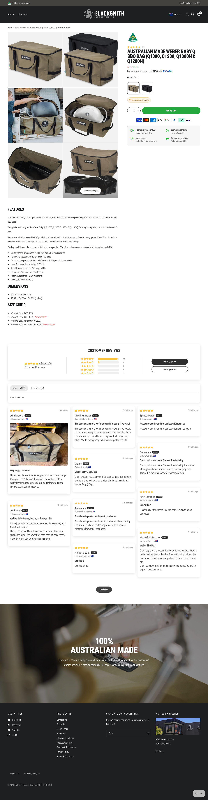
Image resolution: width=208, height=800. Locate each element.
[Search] (193, 14)
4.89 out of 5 (45, 363)
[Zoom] (56, 39)
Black (147, 88)
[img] (16, 410)
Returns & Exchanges (66, 747)
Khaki (133, 88)
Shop (10, 14)
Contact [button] (160, 751)
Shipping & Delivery (65, 738)
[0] (198, 14)
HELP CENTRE (64, 714)
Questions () (37, 388)
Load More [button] (104, 589)
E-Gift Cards (62, 728)
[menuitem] (12, 14)
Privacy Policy (63, 751)
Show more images (90, 190)
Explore (22, 14)
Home (10, 27)
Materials (61, 733)
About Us (61, 724)
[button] (134, 47)
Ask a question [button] (170, 369)
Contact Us (62, 719)
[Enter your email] (148, 733)
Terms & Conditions (65, 756)
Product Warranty (64, 742)
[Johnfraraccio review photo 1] (39, 444)
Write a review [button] (169, 361)
